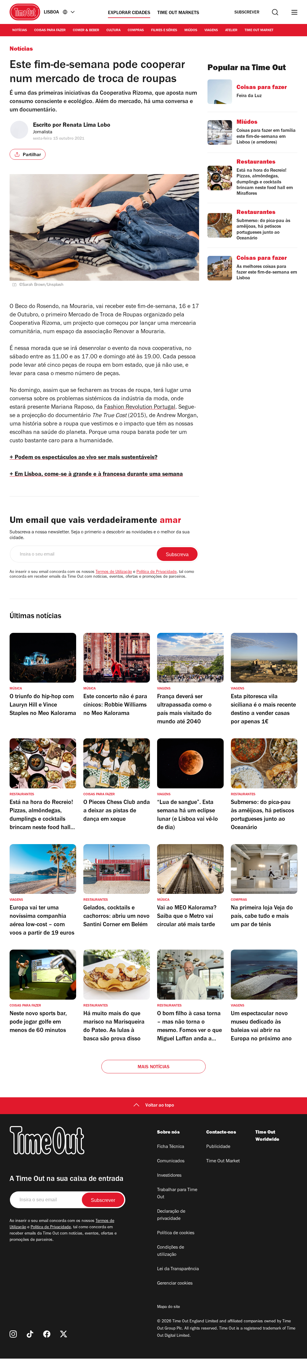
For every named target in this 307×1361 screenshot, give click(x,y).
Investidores (169, 1175)
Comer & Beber (86, 30)
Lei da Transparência (178, 1269)
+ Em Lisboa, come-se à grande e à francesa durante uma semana (96, 475)
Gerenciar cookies (174, 1283)
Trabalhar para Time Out (177, 1194)
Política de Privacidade (156, 572)
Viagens (211, 30)
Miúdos (190, 30)
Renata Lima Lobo (86, 126)
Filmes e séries (164, 30)
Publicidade (218, 1147)
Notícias (19, 30)
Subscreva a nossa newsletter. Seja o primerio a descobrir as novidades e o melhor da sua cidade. (99, 535)
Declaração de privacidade (171, 1215)
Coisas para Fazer (50, 30)
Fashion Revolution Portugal (139, 408)
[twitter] (63, 1334)
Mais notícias (154, 1067)
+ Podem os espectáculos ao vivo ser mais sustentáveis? (83, 458)
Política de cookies (175, 1233)
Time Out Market (259, 30)
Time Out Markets (178, 13)
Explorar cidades (129, 13)
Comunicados (170, 1161)
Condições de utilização (170, 1251)
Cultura (113, 30)
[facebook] (46, 1334)
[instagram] (13, 1334)
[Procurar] (275, 12)
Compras (136, 30)
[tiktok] (30, 1334)
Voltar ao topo (159, 1105)
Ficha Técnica (170, 1147)
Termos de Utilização (114, 572)
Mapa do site (168, 1307)
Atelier (231, 30)
